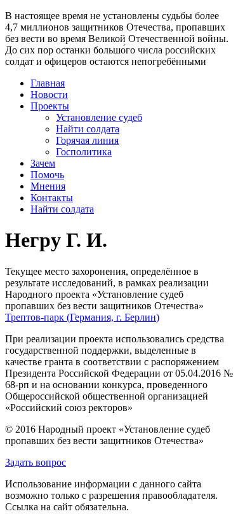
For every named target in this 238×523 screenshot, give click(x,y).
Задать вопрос (35, 462)
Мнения (47, 186)
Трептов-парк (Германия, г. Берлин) (82, 317)
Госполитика (84, 151)
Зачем (42, 163)
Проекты (49, 106)
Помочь (47, 174)
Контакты (51, 197)
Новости (49, 94)
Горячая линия (87, 140)
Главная (47, 83)
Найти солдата (87, 128)
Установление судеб (99, 117)
